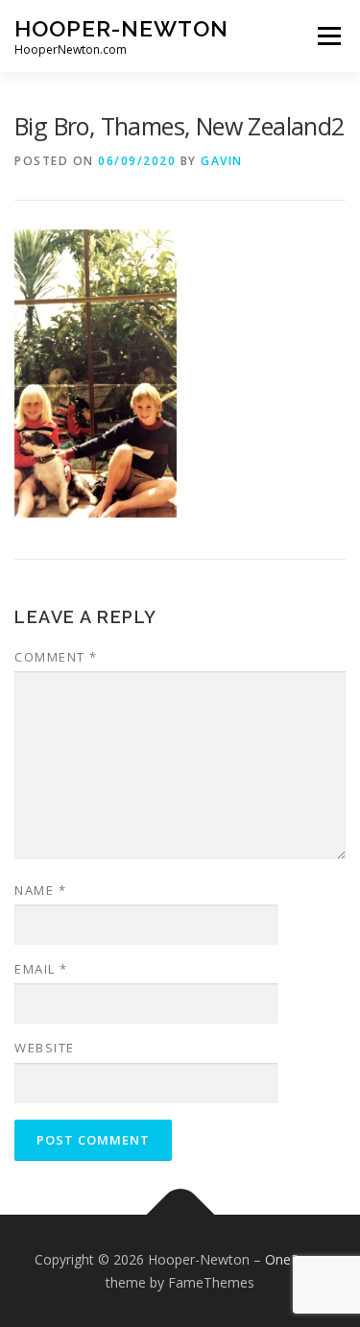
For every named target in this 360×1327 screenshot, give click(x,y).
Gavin (222, 161)
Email (41, 968)
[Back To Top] (180, 1214)
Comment (56, 656)
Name (40, 890)
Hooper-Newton (121, 28)
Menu (328, 36)
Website (44, 1047)
